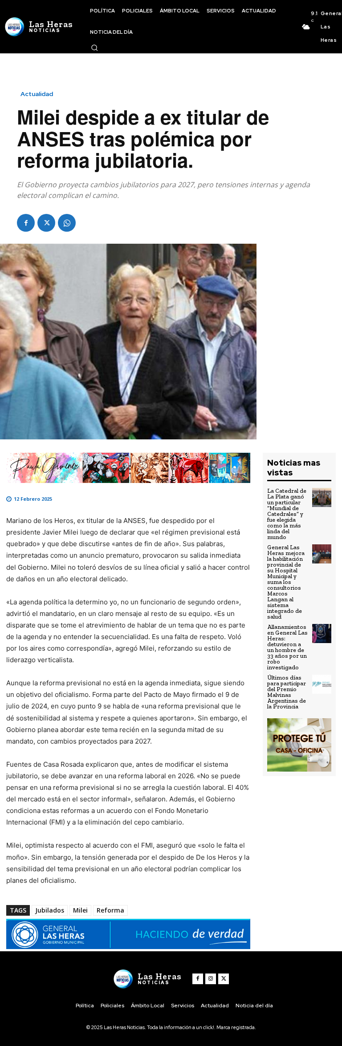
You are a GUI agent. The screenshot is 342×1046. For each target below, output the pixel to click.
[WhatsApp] (67, 223)
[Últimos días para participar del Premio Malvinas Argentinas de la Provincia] (321, 684)
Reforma (110, 910)
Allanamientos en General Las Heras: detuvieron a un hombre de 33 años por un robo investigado (287, 647)
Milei (80, 910)
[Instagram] (210, 979)
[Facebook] (26, 223)
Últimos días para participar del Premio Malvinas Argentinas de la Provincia (286, 692)
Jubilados (49, 910)
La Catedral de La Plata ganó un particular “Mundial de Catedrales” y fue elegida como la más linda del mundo (286, 513)
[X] (46, 223)
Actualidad (36, 94)
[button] (94, 47)
